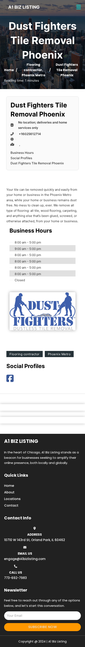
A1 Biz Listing (21, 441)
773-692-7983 (15, 578)
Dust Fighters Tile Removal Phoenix (37, 163)
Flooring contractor (24, 354)
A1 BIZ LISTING (24, 7)
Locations (12, 498)
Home (9, 70)
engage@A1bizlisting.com (25, 559)
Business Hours (22, 153)
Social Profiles (21, 158)
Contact (11, 505)
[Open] (78, 7)
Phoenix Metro (33, 75)
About (9, 492)
